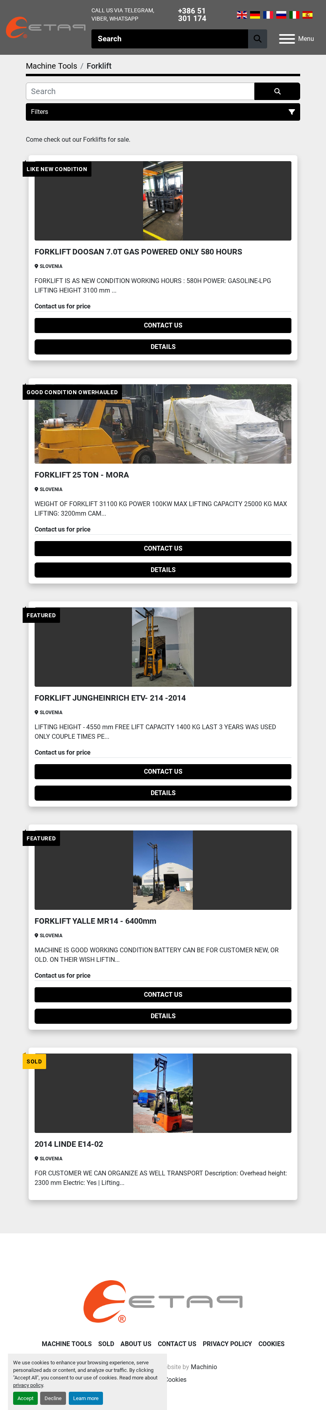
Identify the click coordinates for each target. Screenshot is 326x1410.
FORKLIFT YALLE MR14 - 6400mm (95, 921)
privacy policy (28, 1385)
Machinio (204, 1367)
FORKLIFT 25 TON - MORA (82, 475)
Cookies (271, 1344)
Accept (25, 1398)
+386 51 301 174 (192, 14)
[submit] (257, 38)
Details (163, 347)
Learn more (86, 1398)
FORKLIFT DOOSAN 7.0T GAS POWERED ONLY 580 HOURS (138, 251)
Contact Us (163, 325)
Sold (106, 1344)
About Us (135, 1344)
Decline (53, 1398)
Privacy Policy (227, 1344)
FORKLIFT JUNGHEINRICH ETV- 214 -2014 (110, 698)
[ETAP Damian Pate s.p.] (163, 1301)
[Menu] (287, 39)
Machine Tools (67, 1344)
